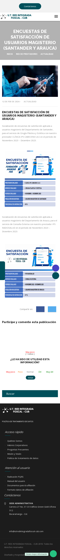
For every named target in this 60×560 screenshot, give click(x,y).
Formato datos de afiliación (20, 489)
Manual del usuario (16, 481)
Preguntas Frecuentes (18, 449)
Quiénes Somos (14, 440)
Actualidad (30, 101)
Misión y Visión (14, 453)
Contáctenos (30, 6)
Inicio (10, 54)
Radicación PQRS (15, 476)
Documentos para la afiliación (21, 485)
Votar (30, 377)
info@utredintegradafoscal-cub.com (26, 531)
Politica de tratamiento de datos (22, 458)
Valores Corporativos (17, 445)
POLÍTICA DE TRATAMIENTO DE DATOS (17, 421)
